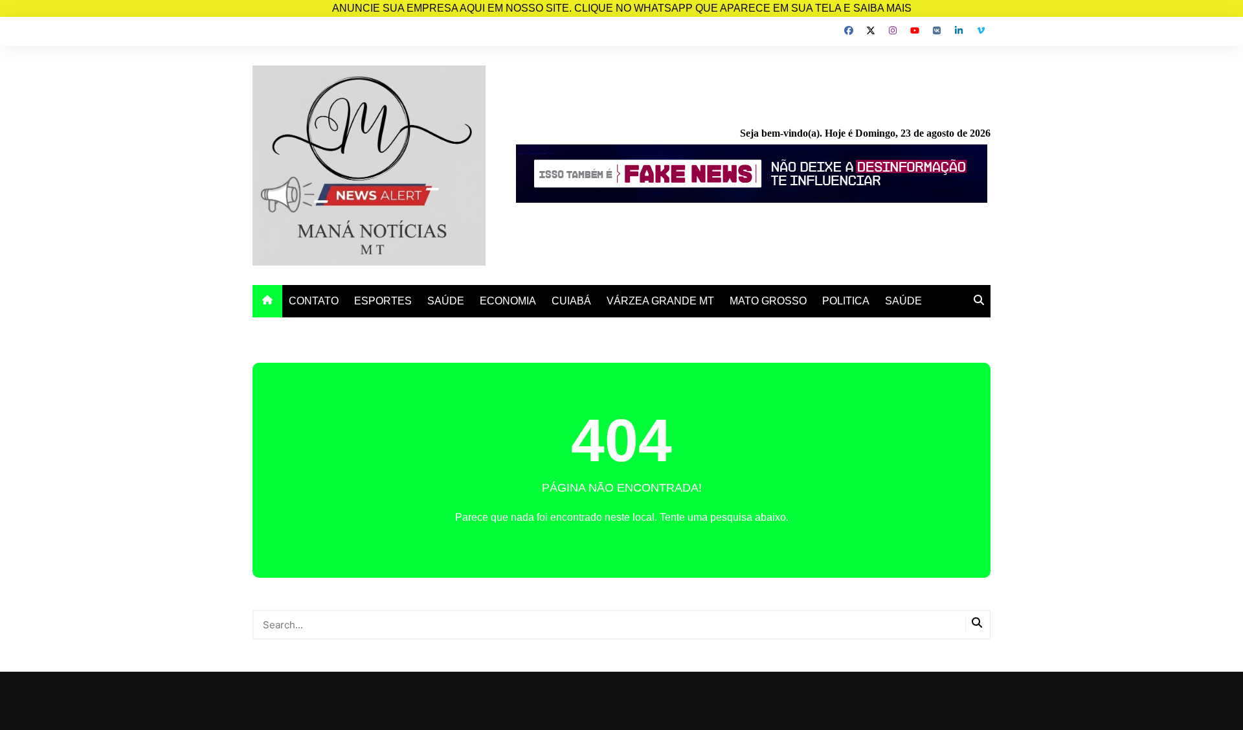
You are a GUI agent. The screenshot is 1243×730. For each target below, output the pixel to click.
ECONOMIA (508, 300)
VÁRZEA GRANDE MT (660, 300)
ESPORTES (383, 300)
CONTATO (314, 300)
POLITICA (845, 300)
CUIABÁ (571, 300)
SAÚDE (445, 300)
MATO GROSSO (768, 300)
